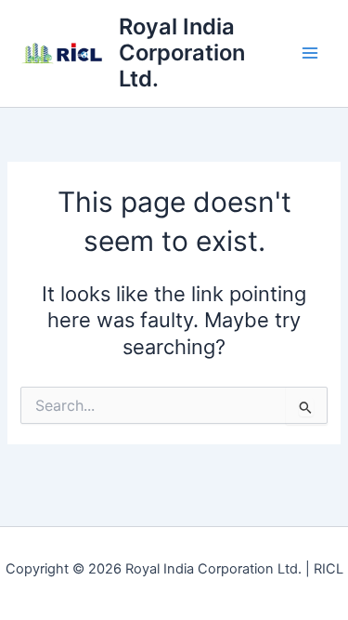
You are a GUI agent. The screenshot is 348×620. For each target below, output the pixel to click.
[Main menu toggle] (309, 53)
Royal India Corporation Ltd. (182, 53)
